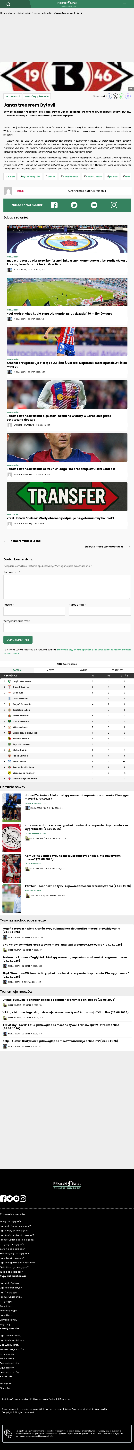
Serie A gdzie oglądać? (12, 1248)
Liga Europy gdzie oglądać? (15, 1230)
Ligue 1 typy (6, 1315)
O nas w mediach (21, 1399)
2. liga (11, 176)
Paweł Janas (94, 176)
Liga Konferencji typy (11, 1287)
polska (113, 176)
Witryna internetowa (16, 620)
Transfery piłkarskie (42, 13)
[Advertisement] (67, 39)
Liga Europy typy (8, 1292)
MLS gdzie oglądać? (10, 1221)
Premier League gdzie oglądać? (17, 1239)
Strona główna (8, 13)
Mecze (50, 670)
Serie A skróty (7, 1358)
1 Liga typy (5, 1324)
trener (129, 176)
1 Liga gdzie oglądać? (11, 1271)
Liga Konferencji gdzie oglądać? (17, 1235)
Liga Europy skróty (9, 1344)
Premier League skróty (12, 1349)
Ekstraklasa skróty (9, 1372)
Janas (51, 176)
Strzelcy (117, 670)
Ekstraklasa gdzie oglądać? (15, 1267)
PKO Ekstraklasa (67, 664)
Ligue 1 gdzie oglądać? (12, 1258)
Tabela (17, 670)
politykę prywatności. (45, 1436)
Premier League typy (11, 1296)
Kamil (20, 191)
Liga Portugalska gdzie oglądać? (17, 1262)
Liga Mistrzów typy (9, 1283)
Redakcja (7, 1399)
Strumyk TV (6, 1383)
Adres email (77, 604)
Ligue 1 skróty (7, 1367)
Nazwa (8, 604)
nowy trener (70, 176)
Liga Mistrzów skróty (10, 1335)
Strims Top (5, 1388)
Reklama (65, 1399)
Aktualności (23, 13)
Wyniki (83, 670)
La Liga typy (6, 1301)
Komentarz (11, 572)
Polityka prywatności (41, 1399)
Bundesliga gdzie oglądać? (14, 1253)
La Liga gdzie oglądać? (12, 1244)
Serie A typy (6, 1306)
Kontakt (56, 1399)
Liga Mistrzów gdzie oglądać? (16, 1226)
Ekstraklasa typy (8, 1319)
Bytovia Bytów (31, 176)
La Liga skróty (7, 1354)
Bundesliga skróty (9, 1363)
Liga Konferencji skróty (12, 1340)
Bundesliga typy (8, 1310)
